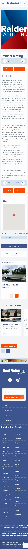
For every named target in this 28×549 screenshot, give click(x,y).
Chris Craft (6, 482)
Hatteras (5, 508)
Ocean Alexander (18, 466)
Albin (4, 434)
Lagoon (17, 443)
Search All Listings (9, 346)
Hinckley (5, 512)
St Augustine (22, 544)
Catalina (5, 473)
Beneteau (6, 447)
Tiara (16, 506)
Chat (9, 69)
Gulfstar (5, 503)
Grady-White (7, 495)
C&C (4, 460)
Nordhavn (18, 460)
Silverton (18, 493)
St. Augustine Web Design (10, 544)
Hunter (5, 516)
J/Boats (17, 434)
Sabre (17, 484)
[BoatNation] (14, 3)
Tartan (17, 501)
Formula (5, 490)
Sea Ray (17, 488)
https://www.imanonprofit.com (9, 525)
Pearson (17, 471)
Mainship (18, 451)
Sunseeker (18, 497)
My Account (8, 410)
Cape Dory (6, 464)
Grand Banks (7, 499)
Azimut (5, 438)
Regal (17, 480)
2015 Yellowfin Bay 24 (10, 285)
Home (6, 405)
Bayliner (5, 443)
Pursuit (17, 475)
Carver (5, 469)
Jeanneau (18, 438)
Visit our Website (14, 246)
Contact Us (8, 420)
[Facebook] (10, 380)
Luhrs (17, 447)
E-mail (20, 69)
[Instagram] (18, 380)
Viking (17, 510)
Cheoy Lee (6, 477)
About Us (7, 415)
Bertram (5, 451)
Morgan (17, 456)
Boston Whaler (7, 456)
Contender (6, 486)
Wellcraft (18, 514)
